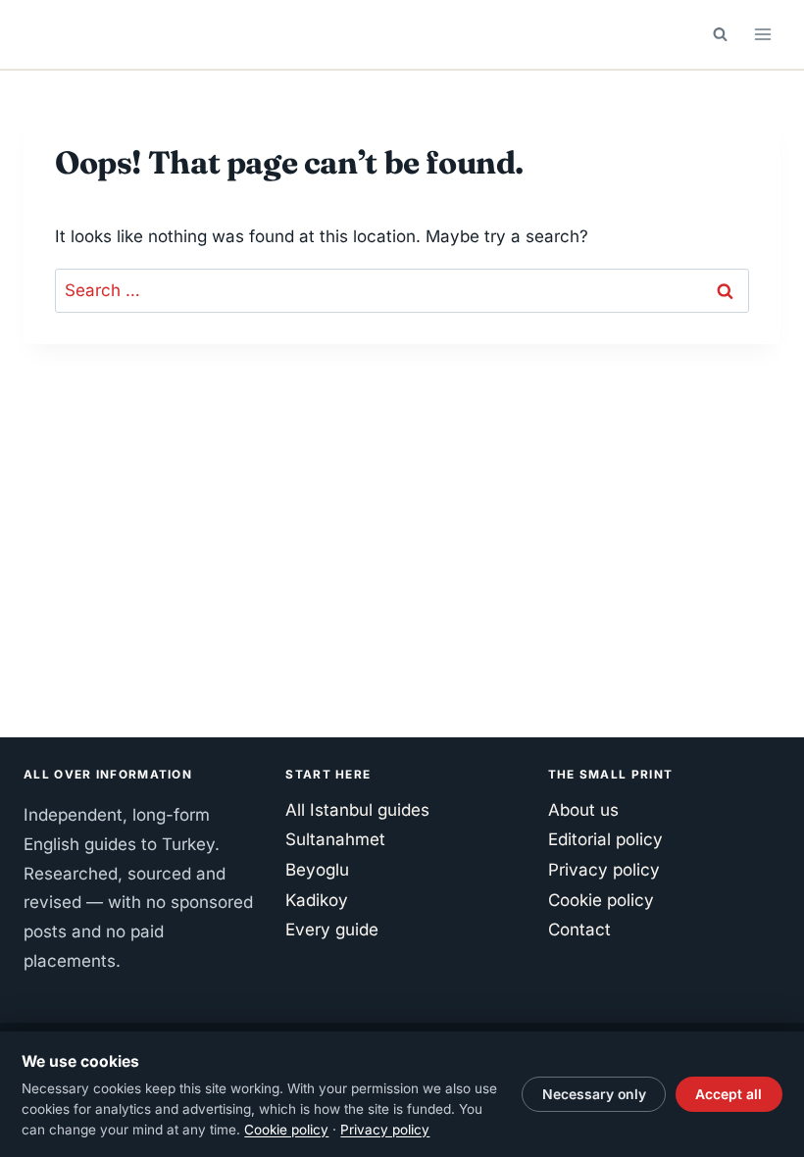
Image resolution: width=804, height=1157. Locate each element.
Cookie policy (601, 900)
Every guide (331, 929)
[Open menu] (762, 34)
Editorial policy (605, 839)
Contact (579, 929)
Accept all (728, 1094)
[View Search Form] (719, 34)
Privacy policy (604, 870)
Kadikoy (316, 900)
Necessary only (594, 1094)
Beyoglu (317, 870)
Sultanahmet (335, 839)
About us (583, 810)
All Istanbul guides (357, 810)
